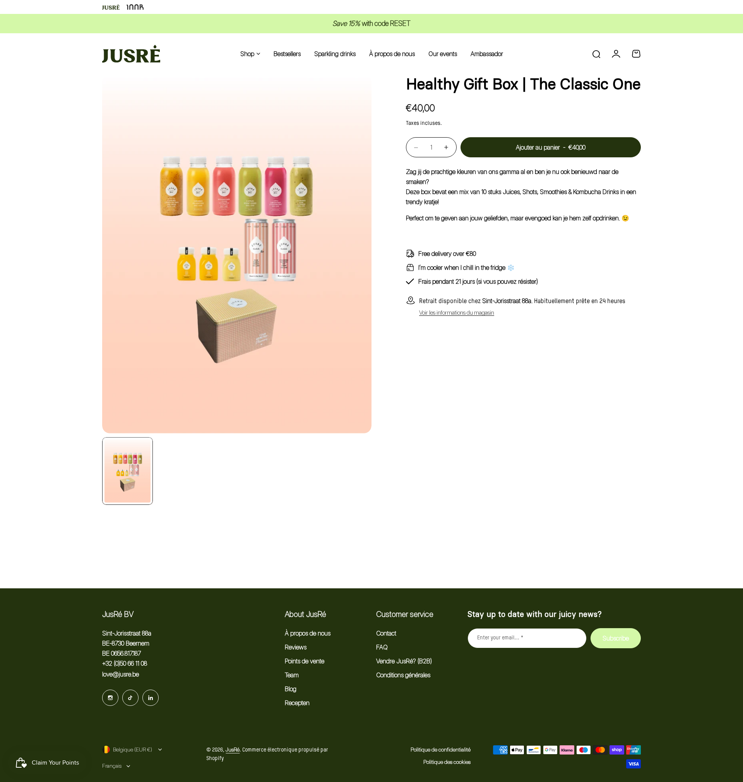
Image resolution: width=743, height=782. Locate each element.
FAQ (382, 647)
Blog (290, 689)
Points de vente (304, 661)
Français (112, 765)
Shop (247, 54)
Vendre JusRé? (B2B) (404, 661)
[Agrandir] (237, 254)
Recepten (297, 703)
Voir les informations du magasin (456, 313)
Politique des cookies (447, 761)
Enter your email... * (500, 638)
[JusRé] (131, 54)
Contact (386, 633)
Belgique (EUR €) (132, 749)
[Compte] (616, 53)
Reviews (295, 647)
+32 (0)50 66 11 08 (124, 663)
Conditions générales (403, 675)
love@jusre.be (120, 674)
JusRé (233, 749)
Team (292, 675)
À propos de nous (307, 633)
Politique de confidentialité (441, 749)
